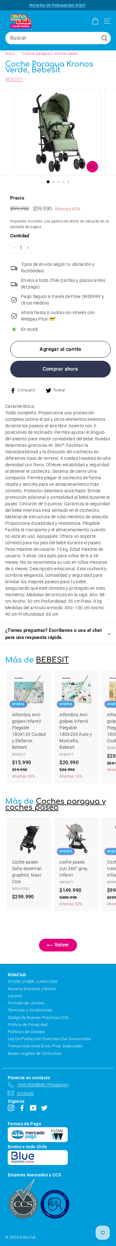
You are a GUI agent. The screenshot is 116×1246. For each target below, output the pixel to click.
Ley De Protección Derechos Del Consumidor (49, 1039)
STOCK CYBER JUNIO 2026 (33, 981)
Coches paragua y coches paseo (50, 53)
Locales (15, 996)
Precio (17, 198)
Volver (61, 945)
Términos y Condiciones (30, 1010)
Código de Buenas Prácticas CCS (38, 1017)
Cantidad (19, 236)
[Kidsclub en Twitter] (44, 1108)
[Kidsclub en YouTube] (33, 1108)
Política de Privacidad (28, 1024)
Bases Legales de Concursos (35, 1053)
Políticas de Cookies (26, 1031)
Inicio (10, 53)
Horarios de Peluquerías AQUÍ (57, 5)
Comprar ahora (60, 369)
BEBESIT (14, 79)
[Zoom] (92, 166)
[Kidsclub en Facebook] (22, 1108)
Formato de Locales (26, 1003)
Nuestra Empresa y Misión (32, 988)
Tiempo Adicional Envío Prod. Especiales (45, 1046)
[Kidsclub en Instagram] (11, 1108)
